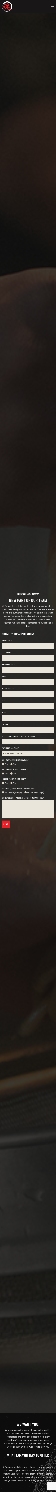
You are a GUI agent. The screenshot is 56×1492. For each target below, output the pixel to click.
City (4, 700)
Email (5, 676)
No (14, 764)
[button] (52, 6)
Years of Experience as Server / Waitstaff (19, 736)
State (4, 712)
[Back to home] (7, 6)
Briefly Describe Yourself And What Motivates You (23, 798)
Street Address (8, 688)
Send (5, 824)
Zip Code (6, 724)
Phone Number (8, 664)
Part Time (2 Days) (13, 792)
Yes (6, 764)
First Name (7, 640)
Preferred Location (10, 748)
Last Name (6, 652)
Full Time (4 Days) (35, 792)
